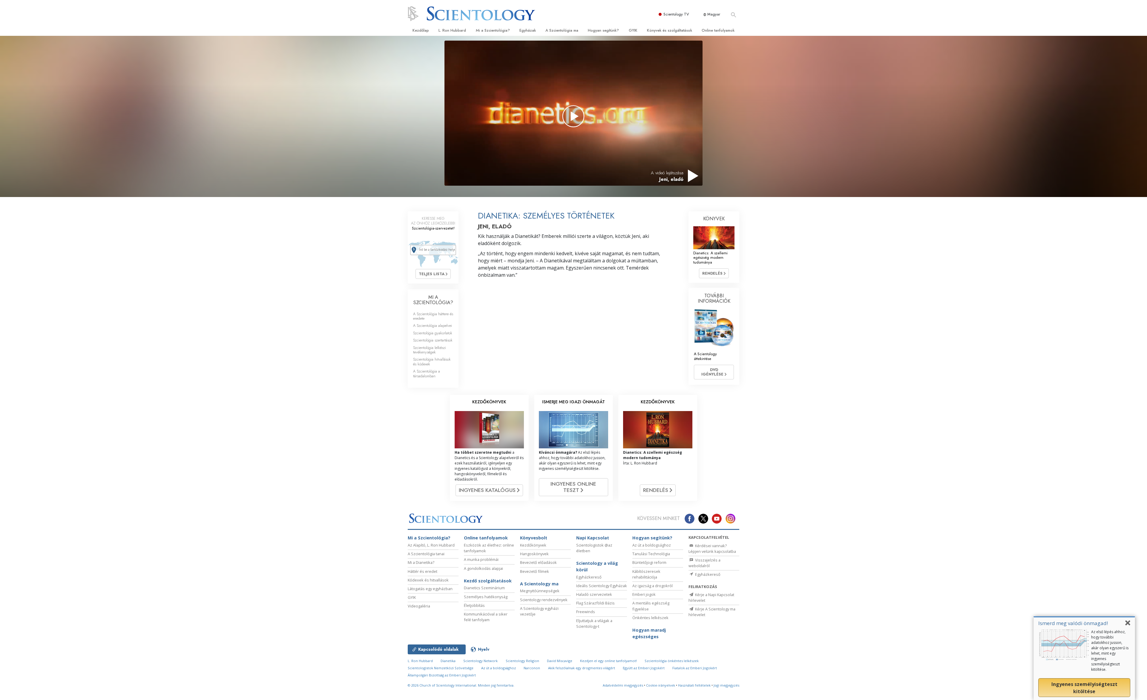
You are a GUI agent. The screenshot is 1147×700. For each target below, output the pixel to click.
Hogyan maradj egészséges (649, 633)
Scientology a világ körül (597, 566)
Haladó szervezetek (594, 594)
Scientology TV (676, 14)
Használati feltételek (694, 685)
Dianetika (448, 661)
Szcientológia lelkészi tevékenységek (429, 350)
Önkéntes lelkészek (650, 617)
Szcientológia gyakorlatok (432, 333)
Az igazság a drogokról (652, 585)
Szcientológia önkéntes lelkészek (672, 661)
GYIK (633, 30)
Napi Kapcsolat (592, 538)
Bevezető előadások (538, 562)
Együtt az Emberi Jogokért (644, 668)
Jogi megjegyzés (726, 685)
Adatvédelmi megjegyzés (623, 685)
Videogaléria (419, 606)
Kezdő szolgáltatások (488, 581)
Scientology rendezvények (544, 599)
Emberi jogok (644, 594)
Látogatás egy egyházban (430, 588)
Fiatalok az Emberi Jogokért (694, 668)
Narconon (532, 668)
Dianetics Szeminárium (484, 587)
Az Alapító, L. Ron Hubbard (431, 545)
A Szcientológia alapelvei (432, 325)
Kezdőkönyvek (533, 545)
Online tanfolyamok (718, 30)
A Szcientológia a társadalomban (426, 373)
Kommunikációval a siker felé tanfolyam (485, 616)
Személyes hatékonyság (485, 596)
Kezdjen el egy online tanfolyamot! (608, 661)
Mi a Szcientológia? (493, 30)
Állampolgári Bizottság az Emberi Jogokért (442, 675)
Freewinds (585, 611)
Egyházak (527, 30)
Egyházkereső (589, 577)
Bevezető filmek (534, 571)
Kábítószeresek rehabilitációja (646, 574)
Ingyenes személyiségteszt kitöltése (1084, 688)
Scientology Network (480, 661)
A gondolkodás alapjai (483, 568)
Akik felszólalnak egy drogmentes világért (581, 668)
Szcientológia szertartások (433, 340)
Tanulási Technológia (651, 553)
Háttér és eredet (422, 571)
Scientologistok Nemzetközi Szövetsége (440, 668)
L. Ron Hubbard (452, 30)
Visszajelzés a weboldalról (704, 562)
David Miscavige (559, 661)
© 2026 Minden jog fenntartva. (461, 685)
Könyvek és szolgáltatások (669, 30)
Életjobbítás (474, 605)
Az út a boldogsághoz (651, 545)
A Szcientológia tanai (426, 553)
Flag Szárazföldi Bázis (595, 603)
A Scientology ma (539, 584)
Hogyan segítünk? (603, 30)
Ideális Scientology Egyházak (601, 585)
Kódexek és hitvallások (428, 580)
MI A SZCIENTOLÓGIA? (433, 300)
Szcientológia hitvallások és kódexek (432, 361)
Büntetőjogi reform (649, 562)
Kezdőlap (421, 30)
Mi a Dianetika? (421, 562)
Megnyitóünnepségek (539, 590)
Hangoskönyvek (534, 553)
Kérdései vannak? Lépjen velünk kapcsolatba (712, 548)
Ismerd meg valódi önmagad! (1073, 623)
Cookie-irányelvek (660, 685)
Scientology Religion (522, 661)
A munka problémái (481, 559)
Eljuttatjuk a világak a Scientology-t (594, 623)
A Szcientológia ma (561, 30)
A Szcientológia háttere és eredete (433, 316)
